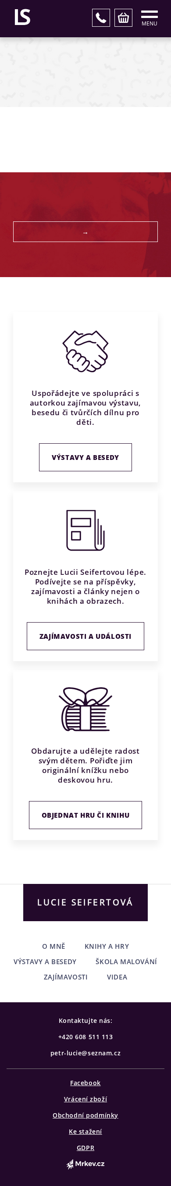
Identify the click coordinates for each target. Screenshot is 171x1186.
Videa (117, 976)
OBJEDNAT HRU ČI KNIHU (86, 815)
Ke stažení (85, 1131)
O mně (53, 946)
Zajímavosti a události (85, 636)
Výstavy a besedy (85, 457)
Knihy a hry (107, 946)
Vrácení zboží (85, 1099)
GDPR (85, 1147)
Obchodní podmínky (85, 1115)
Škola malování (126, 961)
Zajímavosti (66, 976)
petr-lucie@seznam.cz (85, 1053)
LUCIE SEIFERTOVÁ (85, 902)
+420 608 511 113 (85, 1037)
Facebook (85, 1083)
